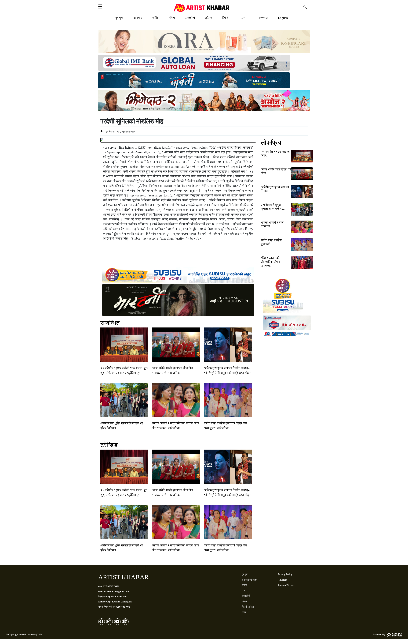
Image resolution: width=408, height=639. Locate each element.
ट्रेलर (208, 17)
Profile (263, 17)
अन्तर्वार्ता (190, 17)
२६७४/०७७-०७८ (122, 607)
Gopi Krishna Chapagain (119, 602)
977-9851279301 (111, 586)
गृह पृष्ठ (119, 17)
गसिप (172, 17)
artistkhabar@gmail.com (116, 591)
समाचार (138, 17)
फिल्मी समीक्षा (248, 606)
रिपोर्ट (225, 17)
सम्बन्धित (110, 323)
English (283, 17)
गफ (243, 590)
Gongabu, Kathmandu (115, 596)
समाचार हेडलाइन (249, 579)
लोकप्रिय (271, 142)
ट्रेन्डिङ (109, 445)
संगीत (155, 17)
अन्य (243, 17)
